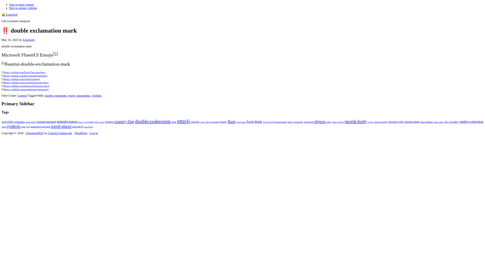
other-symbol (338, 122)
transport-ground (40, 126)
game (290, 122)
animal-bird (31, 122)
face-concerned (212, 122)
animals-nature (67, 122)
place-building (426, 122)
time (23, 126)
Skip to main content (21, 4)
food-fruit (267, 122)
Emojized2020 (34, 133)
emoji (71, 95)
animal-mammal (46, 121)
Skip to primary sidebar (23, 8)
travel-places (61, 126)
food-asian (241, 122)
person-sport (412, 121)
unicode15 (88, 127)
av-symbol (89, 122)
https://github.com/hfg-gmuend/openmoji (25, 75)
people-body (356, 121)
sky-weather (451, 121)
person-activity (381, 122)
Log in (94, 133)
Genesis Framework (60, 133)
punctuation (83, 95)
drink (174, 122)
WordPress (80, 133)
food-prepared (279, 122)
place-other (439, 122)
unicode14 (77, 126)
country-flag (124, 121)
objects (319, 121)
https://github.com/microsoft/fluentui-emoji (26, 86)
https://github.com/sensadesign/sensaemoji (26, 89)
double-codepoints (55, 95)
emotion (195, 121)
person (371, 122)
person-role (396, 122)
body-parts (99, 122)
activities (8, 122)
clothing (109, 121)
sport (4, 127)
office (328, 122)
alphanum (20, 122)
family (223, 122)
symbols (97, 95)
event (202, 122)
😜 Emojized (9, 14)
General (22, 95)
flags (232, 121)
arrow (81, 122)
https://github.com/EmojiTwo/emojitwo (24, 72)
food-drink (254, 122)
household (308, 122)
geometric (298, 122)
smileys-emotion (471, 122)
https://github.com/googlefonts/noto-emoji (26, 82)
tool (28, 127)
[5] (55, 53)
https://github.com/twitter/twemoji (22, 79)
